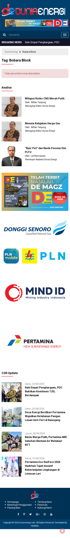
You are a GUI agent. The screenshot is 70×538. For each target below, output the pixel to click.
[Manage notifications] (62, 530)
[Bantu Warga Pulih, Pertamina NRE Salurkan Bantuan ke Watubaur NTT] (12, 441)
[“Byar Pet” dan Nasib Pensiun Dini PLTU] (12, 156)
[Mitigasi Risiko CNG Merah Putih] (12, 106)
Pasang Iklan (13, 507)
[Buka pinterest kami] (24, 514)
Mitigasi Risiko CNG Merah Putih (44, 98)
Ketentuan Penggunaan (19, 505)
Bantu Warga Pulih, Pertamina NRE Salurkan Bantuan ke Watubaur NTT (46, 441)
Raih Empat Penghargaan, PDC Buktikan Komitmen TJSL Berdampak (43, 391)
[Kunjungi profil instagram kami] (44, 514)
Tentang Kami (44, 502)
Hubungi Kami (44, 507)
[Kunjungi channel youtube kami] (51, 514)
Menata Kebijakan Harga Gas (42, 123)
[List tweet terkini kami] (30, 514)
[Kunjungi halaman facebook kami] (18, 514)
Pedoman (42, 505)
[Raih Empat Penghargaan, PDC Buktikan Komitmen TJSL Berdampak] (12, 392)
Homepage (13, 502)
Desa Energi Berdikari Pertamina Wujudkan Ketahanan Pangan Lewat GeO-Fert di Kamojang (45, 416)
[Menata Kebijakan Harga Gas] (12, 131)
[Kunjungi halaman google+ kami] (38, 514)
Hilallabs (35, 526)
